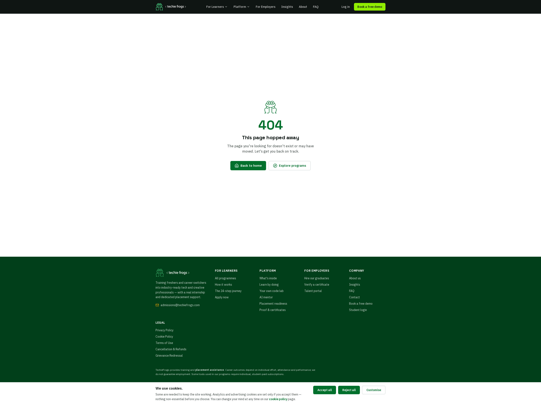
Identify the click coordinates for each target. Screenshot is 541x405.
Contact (354, 297)
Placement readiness (273, 303)
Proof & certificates (273, 310)
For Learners (215, 7)
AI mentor (266, 297)
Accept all (324, 390)
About (303, 7)
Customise (373, 390)
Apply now (222, 297)
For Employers (265, 7)
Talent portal (313, 291)
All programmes (225, 278)
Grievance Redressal (169, 355)
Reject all (349, 390)
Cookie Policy (164, 336)
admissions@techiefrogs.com (180, 305)
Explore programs (292, 165)
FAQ (315, 7)
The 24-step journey (228, 291)
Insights (287, 7)
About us (355, 278)
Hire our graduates (316, 278)
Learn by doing (269, 284)
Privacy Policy (165, 330)
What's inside (268, 278)
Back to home (251, 165)
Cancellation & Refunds (171, 349)
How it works (223, 284)
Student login (358, 310)
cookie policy (278, 399)
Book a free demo (369, 7)
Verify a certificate (316, 284)
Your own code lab (272, 291)
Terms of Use (164, 343)
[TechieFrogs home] (171, 7)
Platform (240, 7)
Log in (346, 7)
